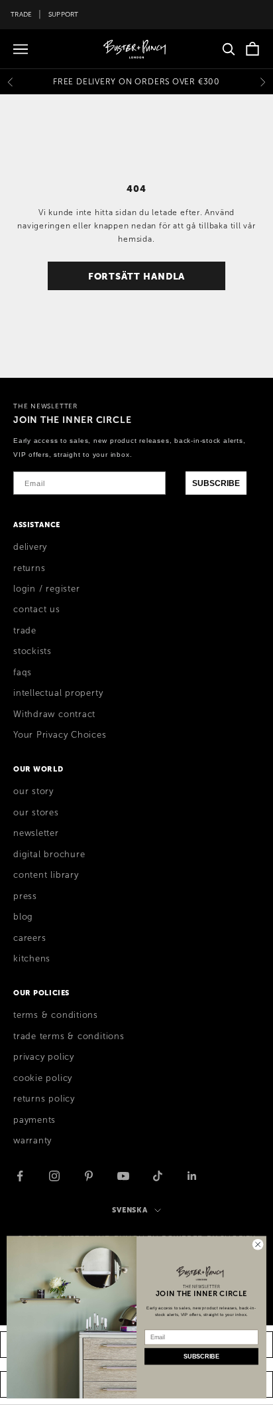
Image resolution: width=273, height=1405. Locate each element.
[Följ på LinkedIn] (192, 1176)
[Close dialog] (258, 1244)
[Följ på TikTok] (157, 1176)
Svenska (130, 1210)
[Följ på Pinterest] (88, 1176)
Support (63, 14)
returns (29, 568)
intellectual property (58, 693)
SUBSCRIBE (216, 483)
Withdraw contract (54, 714)
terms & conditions (55, 1015)
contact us (36, 609)
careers (29, 938)
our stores (36, 812)
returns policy (44, 1099)
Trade (21, 14)
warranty (32, 1140)
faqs (22, 672)
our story (33, 791)
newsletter (36, 833)
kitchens (31, 958)
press (25, 896)
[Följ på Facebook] (20, 1176)
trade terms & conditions (69, 1036)
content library (46, 875)
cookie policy (42, 1078)
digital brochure (49, 854)
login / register (46, 589)
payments (34, 1120)
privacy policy (43, 1057)
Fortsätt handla (137, 276)
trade (24, 630)
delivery (30, 547)
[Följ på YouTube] (123, 1176)
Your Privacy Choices (60, 735)
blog (23, 917)
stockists (32, 651)
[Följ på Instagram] (54, 1176)
